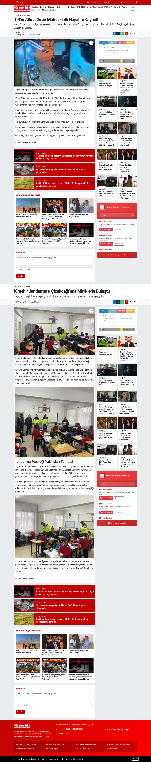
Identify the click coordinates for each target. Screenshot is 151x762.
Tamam (135, 759)
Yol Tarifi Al (120, 229)
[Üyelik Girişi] (135, 2)
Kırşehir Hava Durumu (56, 744)
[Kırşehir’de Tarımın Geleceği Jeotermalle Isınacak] (28, 205)
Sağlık (66, 7)
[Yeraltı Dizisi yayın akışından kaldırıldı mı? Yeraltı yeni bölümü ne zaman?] (107, 128)
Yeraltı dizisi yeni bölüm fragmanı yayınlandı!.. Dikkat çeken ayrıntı (126, 142)
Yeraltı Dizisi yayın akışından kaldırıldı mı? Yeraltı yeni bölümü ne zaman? (106, 142)
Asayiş (124, 7)
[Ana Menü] (133, 10)
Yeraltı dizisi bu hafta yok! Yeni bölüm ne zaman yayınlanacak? (125, 168)
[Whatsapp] (123, 729)
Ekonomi (51, 7)
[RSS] (127, 729)
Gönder (20, 276)
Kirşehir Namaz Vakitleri (87, 744)
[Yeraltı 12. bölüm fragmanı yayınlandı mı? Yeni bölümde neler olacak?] (127, 181)
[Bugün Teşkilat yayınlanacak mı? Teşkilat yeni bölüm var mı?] (127, 101)
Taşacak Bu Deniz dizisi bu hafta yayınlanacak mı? (106, 167)
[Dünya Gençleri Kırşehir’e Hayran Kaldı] (81, 205)
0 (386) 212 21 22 (107, 229)
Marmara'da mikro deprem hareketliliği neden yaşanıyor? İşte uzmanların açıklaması (80, 241)
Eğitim (60, 7)
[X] (111, 729)
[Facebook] (107, 729)
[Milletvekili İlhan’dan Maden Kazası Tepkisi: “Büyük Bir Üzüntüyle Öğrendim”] (54, 205)
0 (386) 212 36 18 (107, 244)
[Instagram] (115, 729)
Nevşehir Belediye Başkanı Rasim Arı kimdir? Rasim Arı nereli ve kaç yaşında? (126, 88)
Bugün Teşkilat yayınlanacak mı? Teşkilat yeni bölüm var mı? (127, 115)
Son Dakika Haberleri (86, 749)
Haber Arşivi (114, 749)
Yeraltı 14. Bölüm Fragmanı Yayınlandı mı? (107, 114)
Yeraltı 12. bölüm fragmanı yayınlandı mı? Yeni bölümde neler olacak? (127, 194)
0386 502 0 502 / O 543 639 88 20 (70, 729)
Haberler (17, 15)
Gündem (34, 7)
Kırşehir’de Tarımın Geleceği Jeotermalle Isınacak (26, 215)
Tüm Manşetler (54, 749)
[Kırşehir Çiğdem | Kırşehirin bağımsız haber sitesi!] (22, 8)
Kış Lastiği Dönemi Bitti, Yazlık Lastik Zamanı (106, 193)
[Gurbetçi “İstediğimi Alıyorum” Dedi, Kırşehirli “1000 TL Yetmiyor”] (54, 230)
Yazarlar (20, 2)
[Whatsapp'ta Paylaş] (122, 33)
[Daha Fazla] (126, 33)
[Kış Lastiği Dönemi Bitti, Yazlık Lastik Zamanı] (107, 181)
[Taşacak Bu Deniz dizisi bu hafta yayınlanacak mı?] (107, 154)
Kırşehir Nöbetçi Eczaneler (28, 744)
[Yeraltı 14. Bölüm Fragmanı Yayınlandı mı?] (107, 101)
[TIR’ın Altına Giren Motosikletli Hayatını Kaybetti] (54, 62)
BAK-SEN (81, 7)
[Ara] (133, 7)
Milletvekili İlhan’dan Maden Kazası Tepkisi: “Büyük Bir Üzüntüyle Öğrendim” (53, 216)
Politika (43, 7)
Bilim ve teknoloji (49, 10)
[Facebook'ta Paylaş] (114, 33)
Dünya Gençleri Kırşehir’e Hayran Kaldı (78, 215)
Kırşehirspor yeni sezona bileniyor (105, 85)
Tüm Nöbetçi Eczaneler (118, 255)
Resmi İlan (35, 10)
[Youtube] (119, 729)
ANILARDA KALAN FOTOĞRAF (99, 7)
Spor (73, 7)
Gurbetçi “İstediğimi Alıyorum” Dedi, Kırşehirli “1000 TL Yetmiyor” (54, 241)
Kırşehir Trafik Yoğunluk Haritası (120, 744)
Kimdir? (117, 7)
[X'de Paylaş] (118, 33)
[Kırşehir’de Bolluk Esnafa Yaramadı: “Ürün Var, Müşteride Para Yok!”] (28, 230)
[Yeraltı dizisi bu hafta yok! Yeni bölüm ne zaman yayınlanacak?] (127, 154)
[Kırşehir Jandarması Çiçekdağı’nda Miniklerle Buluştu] (54, 331)
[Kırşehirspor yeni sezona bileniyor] (107, 73)
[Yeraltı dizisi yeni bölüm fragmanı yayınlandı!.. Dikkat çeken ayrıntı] (127, 128)
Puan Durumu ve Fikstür (26, 749)
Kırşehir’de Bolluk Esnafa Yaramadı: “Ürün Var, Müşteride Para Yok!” (28, 241)
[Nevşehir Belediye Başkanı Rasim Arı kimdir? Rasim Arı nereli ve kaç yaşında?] (127, 73)
